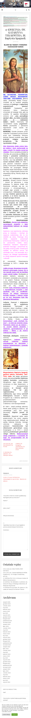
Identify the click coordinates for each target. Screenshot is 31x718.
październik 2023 (7, 643)
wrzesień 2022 (7, 667)
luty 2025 (5, 613)
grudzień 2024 (7, 617)
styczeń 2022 (6, 682)
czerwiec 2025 (7, 605)
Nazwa (5, 500)
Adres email (6, 508)
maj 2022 (5, 674)
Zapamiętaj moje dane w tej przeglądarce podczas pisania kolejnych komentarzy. (14, 526)
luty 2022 (5, 680)
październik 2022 (7, 665)
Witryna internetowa (8, 515)
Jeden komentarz (23, 461)
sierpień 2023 (6, 646)
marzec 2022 (6, 678)
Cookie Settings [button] (6, 714)
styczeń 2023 (6, 659)
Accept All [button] (14, 714)
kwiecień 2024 (6, 632)
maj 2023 (5, 652)
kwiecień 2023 (6, 654)
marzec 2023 (6, 656)
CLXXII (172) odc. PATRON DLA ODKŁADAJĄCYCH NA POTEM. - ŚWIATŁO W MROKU (14, 479)
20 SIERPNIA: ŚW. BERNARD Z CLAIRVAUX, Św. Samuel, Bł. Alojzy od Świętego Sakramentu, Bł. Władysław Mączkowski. (15, 583)
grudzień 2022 (7, 661)
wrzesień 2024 (7, 622)
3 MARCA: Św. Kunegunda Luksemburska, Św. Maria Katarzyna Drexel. (20, 446)
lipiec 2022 (6, 671)
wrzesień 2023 (7, 645)
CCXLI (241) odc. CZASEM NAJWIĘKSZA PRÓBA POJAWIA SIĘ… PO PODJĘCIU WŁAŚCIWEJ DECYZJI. (15, 574)
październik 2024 (7, 620)
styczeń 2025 (6, 615)
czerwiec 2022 (7, 673)
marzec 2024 (6, 633)
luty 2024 (5, 635)
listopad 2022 (6, 663)
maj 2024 (5, 630)
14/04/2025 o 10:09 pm (7, 475)
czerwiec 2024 (7, 628)
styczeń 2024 (6, 637)
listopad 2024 (6, 618)
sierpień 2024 (6, 624)
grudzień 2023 (7, 639)
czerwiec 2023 (7, 650)
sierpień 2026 (6, 602)
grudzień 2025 (7, 604)
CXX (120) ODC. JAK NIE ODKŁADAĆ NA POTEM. (8, 445)
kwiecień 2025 (6, 609)
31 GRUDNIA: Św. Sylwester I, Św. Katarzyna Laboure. (8, 453)
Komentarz (6, 530)
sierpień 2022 (6, 669)
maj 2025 (5, 607)
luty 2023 (5, 658)
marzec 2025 (6, 611)
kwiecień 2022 (6, 676)
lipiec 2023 (6, 648)
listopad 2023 (6, 641)
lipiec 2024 (6, 626)
